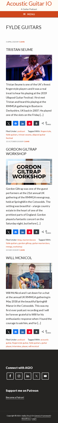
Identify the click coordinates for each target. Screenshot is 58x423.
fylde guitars (12, 134)
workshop (17, 246)
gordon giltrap (25, 243)
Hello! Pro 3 (26, 416)
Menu (31, 14)
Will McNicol (19, 258)
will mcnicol (33, 346)
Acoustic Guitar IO (29, 3)
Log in (34, 419)
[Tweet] (8, 123)
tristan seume (24, 134)
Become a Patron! (15, 397)
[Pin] (29, 123)
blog (20, 239)
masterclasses (29, 239)
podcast (21, 131)
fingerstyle (46, 131)
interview (16, 346)
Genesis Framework (42, 416)
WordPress (26, 419)
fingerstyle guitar (20, 343)
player (25, 346)
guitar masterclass (41, 243)
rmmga (9, 246)
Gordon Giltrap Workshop (21, 151)
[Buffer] (36, 123)
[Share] (15, 123)
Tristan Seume (19, 49)
